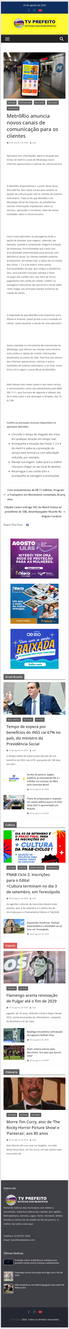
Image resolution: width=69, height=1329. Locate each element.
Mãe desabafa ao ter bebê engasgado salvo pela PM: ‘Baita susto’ (40, 1286)
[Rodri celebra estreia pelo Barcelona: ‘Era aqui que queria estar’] (14, 1054)
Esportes (11, 988)
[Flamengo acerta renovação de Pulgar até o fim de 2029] (34, 967)
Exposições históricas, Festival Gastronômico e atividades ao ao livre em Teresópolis (44, 926)
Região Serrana (36, 868)
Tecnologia (13, 108)
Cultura (11, 868)
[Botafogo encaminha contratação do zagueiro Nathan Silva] (14, 1035)
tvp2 (34, 142)
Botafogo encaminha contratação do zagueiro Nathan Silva (44, 1033)
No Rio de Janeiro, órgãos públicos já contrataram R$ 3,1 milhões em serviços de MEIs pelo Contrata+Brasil (43, 779)
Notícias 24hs (25, 103)
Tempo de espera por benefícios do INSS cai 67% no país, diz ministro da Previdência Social (33, 735)
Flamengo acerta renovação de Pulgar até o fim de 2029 (32, 998)
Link (14, 369)
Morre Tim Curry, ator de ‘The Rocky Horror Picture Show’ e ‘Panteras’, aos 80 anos (33, 1127)
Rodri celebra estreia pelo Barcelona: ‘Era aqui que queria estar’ (44, 1052)
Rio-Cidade (39, 103)
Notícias (11, 103)
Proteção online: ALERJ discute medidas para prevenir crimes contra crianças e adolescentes (37, 1261)
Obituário (35, 1115)
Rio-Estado (52, 103)
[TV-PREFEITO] (26, 1196)
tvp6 (34, 750)
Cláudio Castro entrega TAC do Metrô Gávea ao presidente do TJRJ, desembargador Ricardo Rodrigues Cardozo (33, 511)
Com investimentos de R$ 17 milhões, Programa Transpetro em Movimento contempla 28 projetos (36, 494)
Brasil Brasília (14, 720)
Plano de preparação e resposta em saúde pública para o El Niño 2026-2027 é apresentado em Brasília (44, 803)
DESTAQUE (28, 720)
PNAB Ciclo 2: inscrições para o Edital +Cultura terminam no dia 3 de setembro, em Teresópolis (33, 883)
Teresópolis (52, 868)
